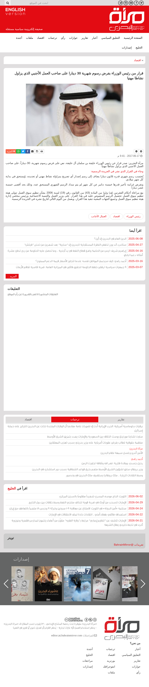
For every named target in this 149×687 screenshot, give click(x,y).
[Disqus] (74, 355)
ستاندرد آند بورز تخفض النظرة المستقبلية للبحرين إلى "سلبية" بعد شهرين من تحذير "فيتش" (83, 245)
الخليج (139, 47)
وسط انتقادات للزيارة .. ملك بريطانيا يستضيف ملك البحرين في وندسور (104, 475)
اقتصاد (40, 37)
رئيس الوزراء (133, 216)
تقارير (84, 37)
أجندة (19, 37)
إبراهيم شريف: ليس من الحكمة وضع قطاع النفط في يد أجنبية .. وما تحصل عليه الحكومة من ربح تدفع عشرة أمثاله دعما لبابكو (75, 253)
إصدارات (127, 47)
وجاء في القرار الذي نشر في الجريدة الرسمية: (117, 171)
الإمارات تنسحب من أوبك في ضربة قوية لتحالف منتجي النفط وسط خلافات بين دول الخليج (86, 502)
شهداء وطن (52, 570)
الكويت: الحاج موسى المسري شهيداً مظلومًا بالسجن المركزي (101, 496)
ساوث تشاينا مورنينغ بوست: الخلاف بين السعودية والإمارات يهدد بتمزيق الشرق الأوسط (95, 436)
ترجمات (52, 37)
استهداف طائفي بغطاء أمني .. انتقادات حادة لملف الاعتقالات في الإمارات (96, 514)
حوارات (73, 37)
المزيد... (12, 276)
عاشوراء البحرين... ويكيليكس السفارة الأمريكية (81, 575)
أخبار (94, 37)
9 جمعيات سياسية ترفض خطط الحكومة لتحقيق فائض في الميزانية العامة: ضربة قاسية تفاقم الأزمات (79, 267)
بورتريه (111, 660)
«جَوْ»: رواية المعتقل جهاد (23, 573)
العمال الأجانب (99, 216)
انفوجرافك (109, 666)
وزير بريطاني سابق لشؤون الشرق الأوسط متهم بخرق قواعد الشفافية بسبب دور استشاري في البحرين (87, 469)
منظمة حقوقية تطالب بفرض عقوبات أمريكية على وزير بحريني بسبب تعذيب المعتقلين (96, 442)
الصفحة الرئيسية (133, 37)
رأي (63, 37)
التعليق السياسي (110, 37)
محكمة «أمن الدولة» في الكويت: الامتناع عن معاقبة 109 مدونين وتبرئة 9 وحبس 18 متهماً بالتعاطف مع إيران (76, 508)
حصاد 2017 (110, 570)
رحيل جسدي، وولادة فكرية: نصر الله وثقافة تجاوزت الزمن (112, 461)
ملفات (29, 37)
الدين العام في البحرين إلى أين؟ (118, 238)
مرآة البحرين (126, 19)
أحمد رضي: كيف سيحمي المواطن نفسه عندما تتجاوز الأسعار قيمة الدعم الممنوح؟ (89, 261)
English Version (15, 11)
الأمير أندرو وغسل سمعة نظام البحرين (121, 450)
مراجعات (87, 660)
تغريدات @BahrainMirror (128, 544)
